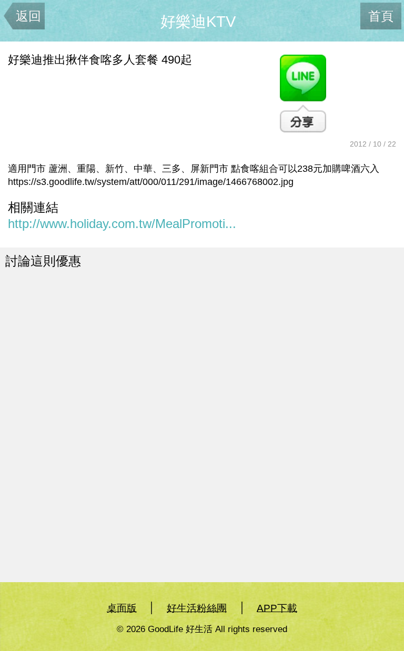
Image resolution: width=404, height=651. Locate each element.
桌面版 (122, 607)
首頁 (380, 16)
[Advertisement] (121, 367)
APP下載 (277, 607)
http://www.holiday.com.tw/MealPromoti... (122, 223)
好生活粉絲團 (197, 607)
